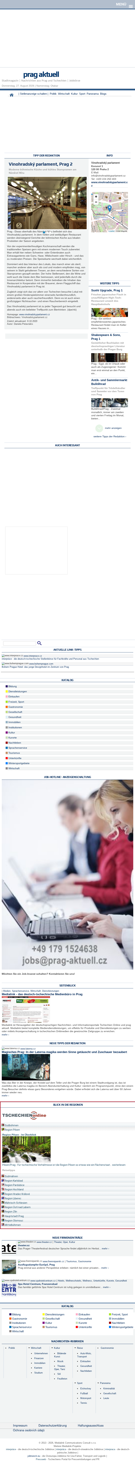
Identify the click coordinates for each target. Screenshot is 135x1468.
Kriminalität (109, 1388)
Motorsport (85, 1398)
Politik (53, 93)
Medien (7, 991)
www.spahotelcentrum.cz (43, 1281)
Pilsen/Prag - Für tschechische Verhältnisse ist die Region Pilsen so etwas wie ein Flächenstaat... (57, 1164)
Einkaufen (14, 696)
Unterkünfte (14, 758)
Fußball (84, 1393)
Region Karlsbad (13, 1180)
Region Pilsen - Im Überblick (19, 1134)
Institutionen (15, 727)
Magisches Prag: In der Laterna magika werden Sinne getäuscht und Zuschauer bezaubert (64, 1052)
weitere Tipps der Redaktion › (110, 436)
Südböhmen (11, 1125)
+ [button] (96, 196)
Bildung (12, 686)
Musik (60, 1361)
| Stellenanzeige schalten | (33, 93)
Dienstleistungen (17, 691)
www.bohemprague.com (41, 664)
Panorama (93, 93)
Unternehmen (41, 1353)
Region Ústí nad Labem (17, 1207)
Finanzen (39, 1358)
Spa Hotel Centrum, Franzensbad (37, 1284)
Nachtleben (14, 742)
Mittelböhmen (12, 1225)
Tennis (83, 1403)
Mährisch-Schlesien (15, 1202)
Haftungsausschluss (91, 1425)
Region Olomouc (13, 1220)
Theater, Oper (61, 1242)
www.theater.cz (44, 1242)
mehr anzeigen (113, 428)
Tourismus (14, 752)
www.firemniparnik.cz (53, 1261)
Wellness (87, 1281)
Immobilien (14, 722)
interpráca (61, 1449)
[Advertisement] (67, 42)
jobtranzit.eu (34, 1456)
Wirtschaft (64, 93)
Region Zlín (10, 1211)
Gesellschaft (15, 712)
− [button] (96, 202)
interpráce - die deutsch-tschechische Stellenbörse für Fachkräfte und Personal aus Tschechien (50, 659)
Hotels (61, 1281)
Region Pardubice (14, 1185)
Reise (80, 1348)
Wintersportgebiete (19, 763)
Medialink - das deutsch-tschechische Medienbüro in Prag (42, 994)
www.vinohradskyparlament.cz (34, 314)
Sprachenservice (17, 747)
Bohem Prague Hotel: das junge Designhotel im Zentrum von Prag (35, 667)
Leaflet (111, 231)
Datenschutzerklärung (52, 1425)
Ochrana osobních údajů (28, 1430)
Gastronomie (15, 706)
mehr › (5, 1034)
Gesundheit (14, 717)
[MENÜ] (131, 4)
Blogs (103, 93)
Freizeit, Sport (16, 701)
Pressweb (41, 1459)
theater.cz (24, 1245)
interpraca (110, 1449)
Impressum (20, 1425)
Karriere (38, 1367)
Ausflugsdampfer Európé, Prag (36, 1264)
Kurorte (12, 737)
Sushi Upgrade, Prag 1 (107, 290)
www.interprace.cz (33, 656)
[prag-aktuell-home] (11, 95)
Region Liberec (12, 1198)
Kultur (74, 93)
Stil (59, 1374)
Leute (106, 1398)
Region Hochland (14, 1189)
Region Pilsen (12, 1129)
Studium (38, 1372)
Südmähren (11, 1176)
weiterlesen (119, 1164)
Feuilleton (62, 1378)
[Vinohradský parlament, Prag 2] (109, 208)
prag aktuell (41, 74)
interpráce (11, 1449)
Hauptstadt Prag (14, 1216)
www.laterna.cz (28, 1049)
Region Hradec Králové (17, 1194)
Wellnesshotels (73, 1281)
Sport (82, 93)
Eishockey (85, 1388)
